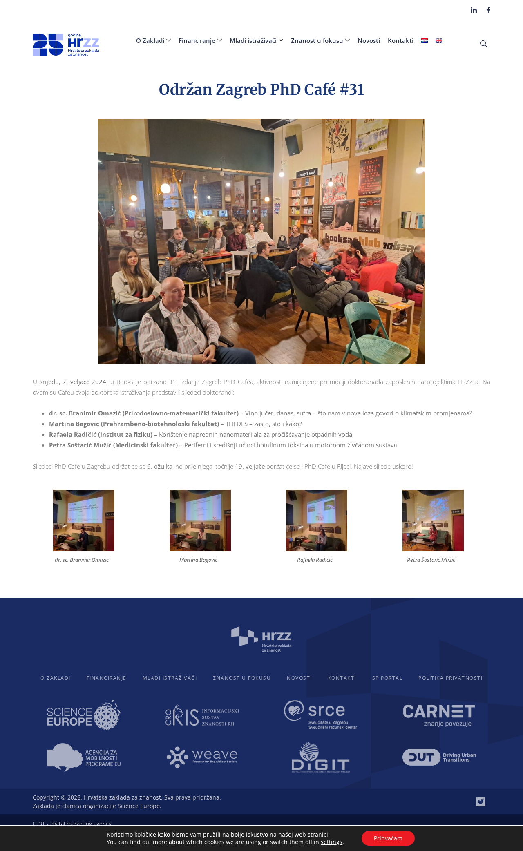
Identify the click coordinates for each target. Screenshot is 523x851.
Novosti (369, 40)
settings (331, 842)
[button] (484, 43)
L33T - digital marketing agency (72, 824)
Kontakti (400, 40)
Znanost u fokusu (317, 40)
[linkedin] (474, 10)
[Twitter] (480, 801)
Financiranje (197, 40)
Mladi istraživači (253, 40)
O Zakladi (150, 40)
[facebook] (488, 9)
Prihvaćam (388, 838)
